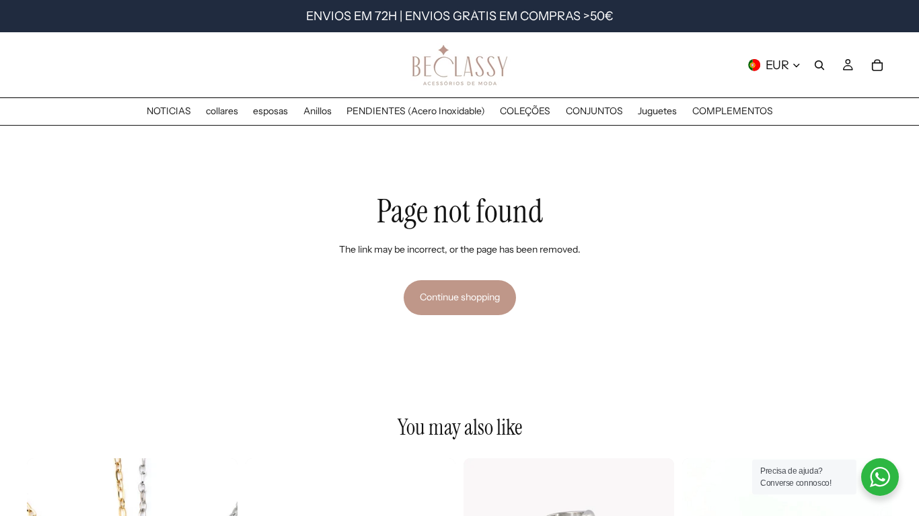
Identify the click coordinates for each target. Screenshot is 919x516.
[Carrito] (877, 65)
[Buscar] (819, 65)
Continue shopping (460, 297)
